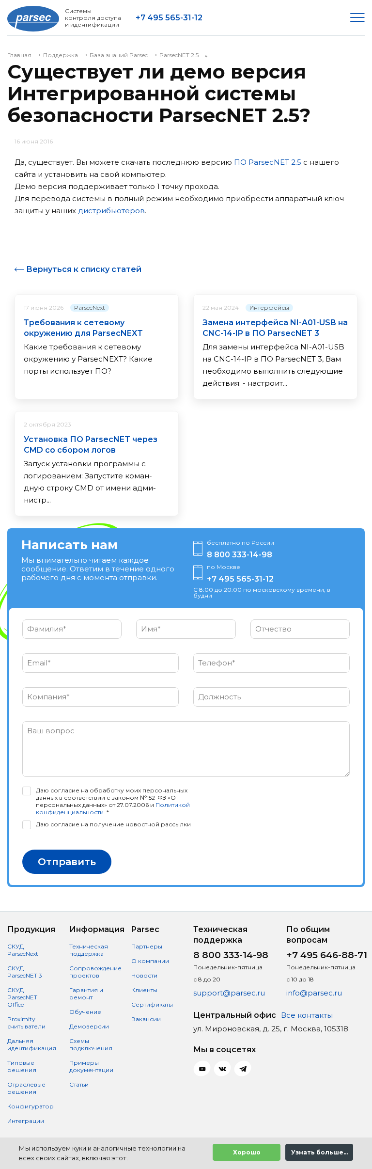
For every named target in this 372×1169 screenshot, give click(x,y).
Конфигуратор (30, 1106)
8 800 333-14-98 (239, 554)
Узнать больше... (319, 1152)
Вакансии (146, 1019)
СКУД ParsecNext (22, 950)
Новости (144, 975)
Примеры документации (91, 1066)
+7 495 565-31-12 (169, 17)
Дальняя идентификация (31, 1044)
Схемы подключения (90, 1044)
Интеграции (25, 1120)
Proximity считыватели (26, 1022)
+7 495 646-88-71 (326, 955)
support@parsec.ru (229, 992)
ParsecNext (89, 307)
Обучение (85, 1011)
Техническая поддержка (88, 950)
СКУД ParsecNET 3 (24, 971)
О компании (150, 960)
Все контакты (307, 1015)
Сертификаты (152, 1004)
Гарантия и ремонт (86, 993)
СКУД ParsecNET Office (22, 997)
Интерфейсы (269, 307)
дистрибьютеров (111, 210)
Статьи (79, 1084)
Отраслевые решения (26, 1088)
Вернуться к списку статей (83, 269)
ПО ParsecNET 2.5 (267, 162)
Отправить (67, 862)
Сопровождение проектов (95, 971)
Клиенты (144, 990)
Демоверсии (89, 1026)
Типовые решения (21, 1066)
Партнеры (146, 946)
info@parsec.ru (314, 992)
